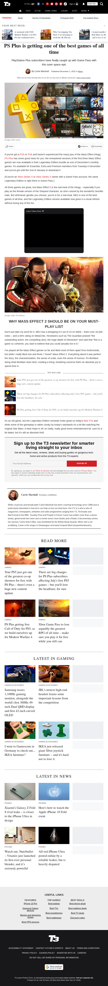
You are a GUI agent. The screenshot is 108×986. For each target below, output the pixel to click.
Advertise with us (66, 953)
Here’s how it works (83, 78)
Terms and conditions (88, 948)
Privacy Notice (86, 471)
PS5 (30, 154)
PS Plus (9, 158)
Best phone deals (77, 904)
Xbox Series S (25, 176)
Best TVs (54, 908)
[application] (54, 230)
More (84, 10)
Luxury (64, 10)
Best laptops (54, 904)
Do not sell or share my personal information (54, 958)
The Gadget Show (90, 18)
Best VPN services (30, 922)
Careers (81, 953)
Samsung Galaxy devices (30, 909)
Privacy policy (29, 953)
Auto (74, 10)
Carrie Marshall (42, 71)
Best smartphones (54, 913)
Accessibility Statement (21, 948)
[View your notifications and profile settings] (83, 4)
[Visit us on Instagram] (56, 4)
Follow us (84, 146)
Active (38, 10)
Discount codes (77, 918)
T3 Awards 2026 (67, 18)
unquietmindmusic (82, 525)
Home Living (51, 10)
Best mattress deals (77, 908)
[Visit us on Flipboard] (60, 4)
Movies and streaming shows (30, 916)
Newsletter (98, 146)
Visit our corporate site (84, 978)
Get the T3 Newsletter (41, 18)
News (80, 71)
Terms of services (43, 471)
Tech (28, 10)
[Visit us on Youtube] (51, 4)
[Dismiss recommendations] (104, 25)
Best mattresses (53, 918)
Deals (20, 18)
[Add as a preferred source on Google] (54, 967)
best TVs (88, 420)
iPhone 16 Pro (30, 904)
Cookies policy (47, 953)
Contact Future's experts (49, 948)
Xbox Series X (43, 176)
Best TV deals (77, 913)
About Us (70, 948)
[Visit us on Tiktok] (65, 4)
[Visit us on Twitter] (43, 4)
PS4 (22, 154)
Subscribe (92, 4)
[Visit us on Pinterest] (47, 4)
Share (11, 146)
